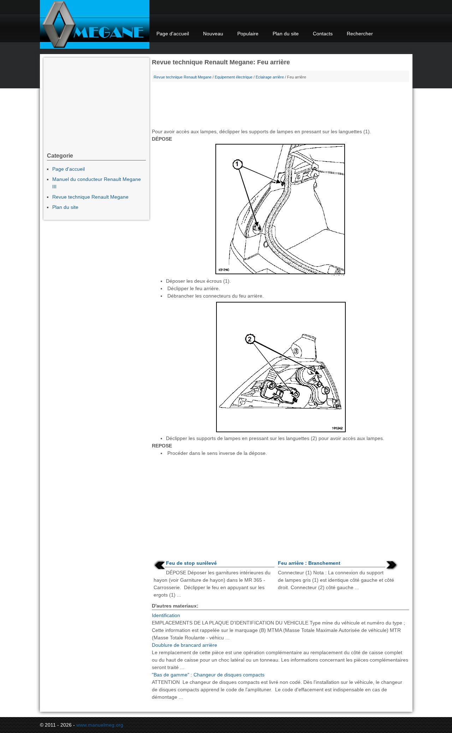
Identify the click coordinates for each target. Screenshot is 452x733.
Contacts (323, 33)
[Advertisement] (280, 107)
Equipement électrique (233, 77)
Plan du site (286, 33)
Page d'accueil (172, 33)
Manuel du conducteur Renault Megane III (96, 182)
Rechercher (360, 33)
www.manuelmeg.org (99, 725)
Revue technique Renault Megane (183, 77)
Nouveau (213, 33)
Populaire (247, 33)
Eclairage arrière (270, 77)
